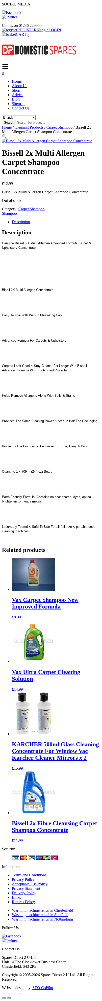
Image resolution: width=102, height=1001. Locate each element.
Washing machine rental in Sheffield (40, 915)
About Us (19, 86)
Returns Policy (23, 902)
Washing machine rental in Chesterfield (42, 910)
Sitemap (18, 104)
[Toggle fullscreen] (9, 993)
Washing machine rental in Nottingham (42, 919)
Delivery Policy (24, 893)
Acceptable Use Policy (30, 884)
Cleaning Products (29, 127)
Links (16, 897)
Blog (16, 99)
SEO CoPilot (42, 988)
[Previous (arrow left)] (4, 998)
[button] (4, 136)
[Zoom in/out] (4, 993)
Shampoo (9, 213)
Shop (16, 90)
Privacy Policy (23, 879)
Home (17, 81)
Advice (17, 95)
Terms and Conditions (29, 875)
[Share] (14, 993)
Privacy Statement (26, 888)
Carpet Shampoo (59, 127)
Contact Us (20, 108)
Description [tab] (21, 222)
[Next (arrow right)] (9, 998)
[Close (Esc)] (19, 993)
